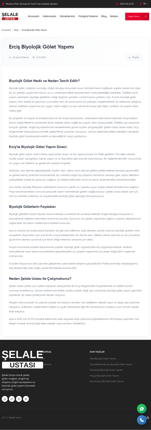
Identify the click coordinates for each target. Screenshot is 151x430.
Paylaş (135, 57)
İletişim (114, 16)
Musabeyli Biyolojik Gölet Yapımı (106, 370)
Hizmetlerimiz (67, 16)
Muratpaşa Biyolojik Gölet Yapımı (107, 381)
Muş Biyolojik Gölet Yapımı (103, 359)
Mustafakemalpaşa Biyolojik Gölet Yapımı (111, 364)
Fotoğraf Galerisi (88, 16)
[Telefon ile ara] (142, 420)
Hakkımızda (49, 16)
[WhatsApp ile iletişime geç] (142, 409)
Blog (104, 16)
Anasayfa (33, 16)
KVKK (42, 359)
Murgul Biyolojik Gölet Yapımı (104, 376)
